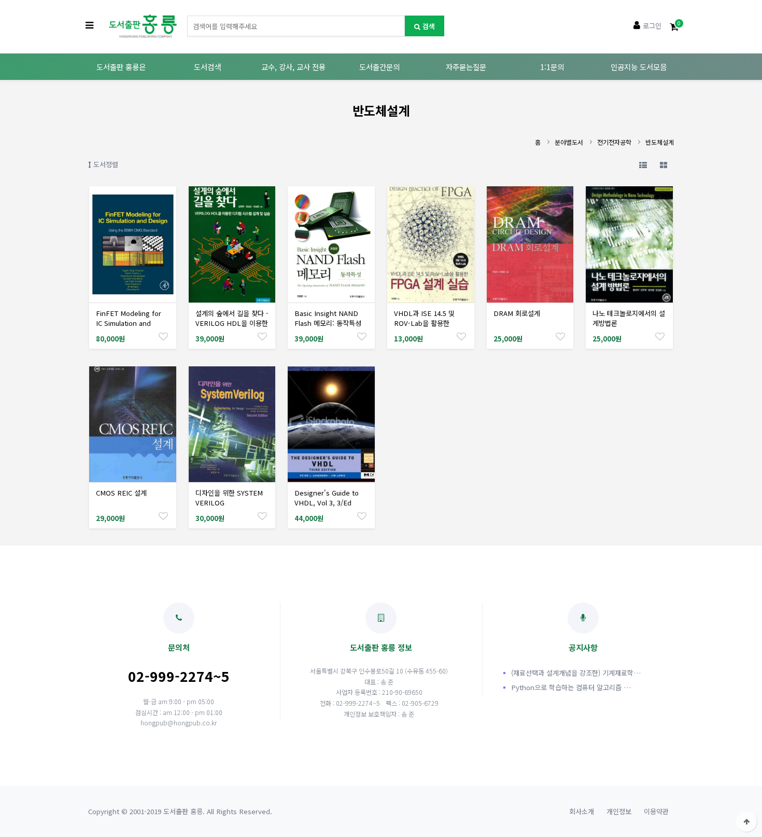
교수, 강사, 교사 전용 (293, 66)
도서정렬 (104, 164)
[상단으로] (746, 821)
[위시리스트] (163, 336)
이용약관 (656, 811)
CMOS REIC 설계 (121, 493)
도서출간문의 (379, 66)
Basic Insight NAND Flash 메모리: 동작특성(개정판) (327, 323)
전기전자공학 (614, 142)
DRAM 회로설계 (516, 313)
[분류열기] (89, 26)
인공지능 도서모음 (639, 66)
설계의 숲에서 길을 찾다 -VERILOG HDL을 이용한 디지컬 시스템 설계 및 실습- (232, 328)
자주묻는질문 (466, 66)
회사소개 (581, 811)
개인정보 (618, 811)
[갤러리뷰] (663, 164)
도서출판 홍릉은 (121, 66)
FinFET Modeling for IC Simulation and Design (128, 323)
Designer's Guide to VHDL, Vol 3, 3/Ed (326, 497)
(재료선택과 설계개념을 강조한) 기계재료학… (576, 673)
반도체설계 (659, 142)
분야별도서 (569, 142)
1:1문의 (552, 66)
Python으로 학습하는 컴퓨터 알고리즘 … (571, 687)
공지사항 (583, 647)
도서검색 (207, 66)
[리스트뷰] (642, 164)
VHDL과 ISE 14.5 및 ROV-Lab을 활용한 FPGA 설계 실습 (424, 323)
